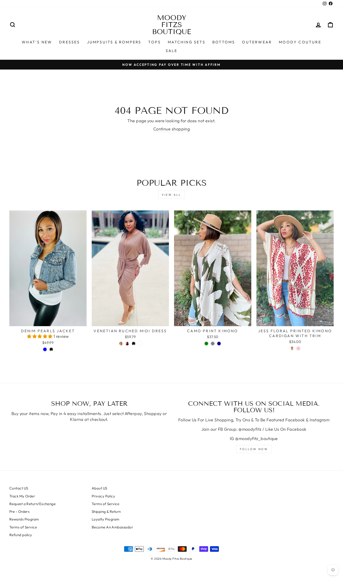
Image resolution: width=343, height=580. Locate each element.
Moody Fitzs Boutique (171, 25)
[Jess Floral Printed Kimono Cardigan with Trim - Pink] (298, 348)
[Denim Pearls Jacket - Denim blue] (45, 349)
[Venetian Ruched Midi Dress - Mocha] (121, 343)
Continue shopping (171, 129)
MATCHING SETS (186, 42)
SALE (172, 50)
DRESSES (69, 42)
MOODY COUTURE (300, 42)
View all (171, 194)
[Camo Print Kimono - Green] (206, 343)
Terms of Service (23, 527)
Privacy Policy (103, 496)
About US (99, 488)
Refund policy (20, 535)
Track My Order (22, 496)
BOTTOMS (223, 42)
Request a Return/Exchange (32, 504)
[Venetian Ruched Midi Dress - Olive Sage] (140, 343)
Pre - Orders (19, 511)
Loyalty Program (105, 519)
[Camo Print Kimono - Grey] (212, 343)
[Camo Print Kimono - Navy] (219, 343)
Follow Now (254, 449)
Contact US (18, 488)
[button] (40, 336)
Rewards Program (24, 519)
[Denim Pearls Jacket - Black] (51, 349)
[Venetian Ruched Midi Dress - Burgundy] (127, 343)
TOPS (154, 42)
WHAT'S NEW (37, 42)
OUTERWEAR (257, 42)
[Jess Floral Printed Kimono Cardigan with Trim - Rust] (292, 348)
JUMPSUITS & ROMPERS (114, 42)
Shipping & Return (106, 511)
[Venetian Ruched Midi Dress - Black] (133, 343)
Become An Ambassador (112, 527)
